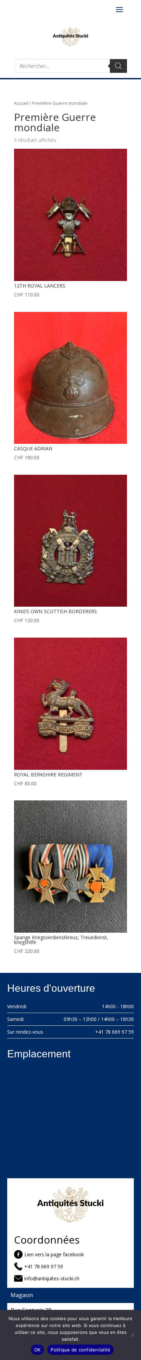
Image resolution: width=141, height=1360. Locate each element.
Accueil (21, 103)
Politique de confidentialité (80, 1349)
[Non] (132, 1334)
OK (37, 1349)
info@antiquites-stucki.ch (51, 1278)
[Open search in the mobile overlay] (70, 66)
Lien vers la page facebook (54, 1254)
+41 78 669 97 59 (114, 1032)
